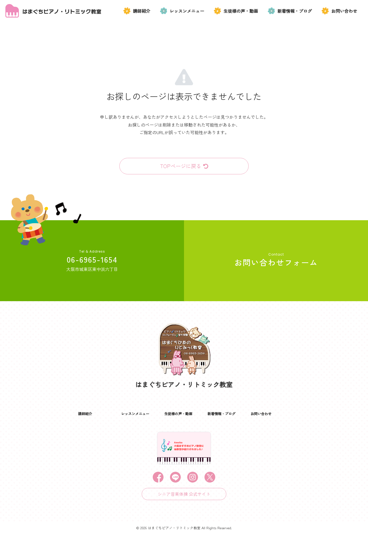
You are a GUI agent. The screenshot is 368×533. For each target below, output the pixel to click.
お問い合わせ (344, 11)
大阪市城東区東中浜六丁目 (92, 269)
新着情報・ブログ (294, 11)
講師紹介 (141, 11)
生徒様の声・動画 (241, 11)
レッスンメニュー (187, 11)
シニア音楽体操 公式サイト (184, 494)
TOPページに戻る (180, 166)
